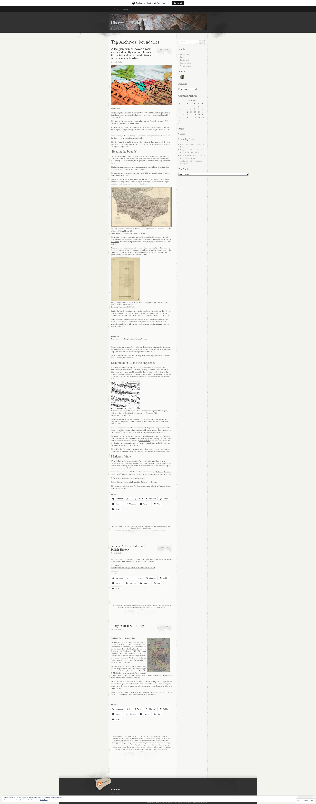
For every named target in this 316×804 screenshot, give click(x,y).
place (153, 744)
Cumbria (126, 740)
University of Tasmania (132, 112)
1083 (129, 736)
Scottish (144, 746)
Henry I (125, 649)
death (136, 740)
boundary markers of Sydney (131, 355)
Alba (130, 658)
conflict (116, 740)
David (130, 644)
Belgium (134, 526)
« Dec (180, 123)
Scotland (138, 746)
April (163, 736)
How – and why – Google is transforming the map (129, 339)
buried (158, 738)
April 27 (167, 736)
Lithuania (165, 605)
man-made (157, 526)
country (121, 740)
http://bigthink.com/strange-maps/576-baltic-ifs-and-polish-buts (133, 567)
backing (121, 738)
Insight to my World (187, 150)
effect (161, 740)
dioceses (144, 740)
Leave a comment (117, 526)
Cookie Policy (44, 800)
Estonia (150, 605)
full (120, 742)
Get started (178, 3)
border (140, 526)
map (169, 605)
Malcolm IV (152, 694)
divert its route (144, 440)
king (144, 742)
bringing (148, 738)
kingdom (148, 742)
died (140, 740)
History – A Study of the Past (190, 144)
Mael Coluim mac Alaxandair (139, 749)
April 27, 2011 (164, 626)
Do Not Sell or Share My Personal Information (192, 802)
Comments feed (185, 63)
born (136, 738)
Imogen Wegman (117, 112)
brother (153, 738)
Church (163, 738)
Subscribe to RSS (103, 784)
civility (168, 738)
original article (123, 488)
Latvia (159, 605)
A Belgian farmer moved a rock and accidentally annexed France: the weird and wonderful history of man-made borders (131, 53)
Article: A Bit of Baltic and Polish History (128, 547)
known (154, 742)
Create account (185, 54)
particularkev (118, 62)
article (129, 526)
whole (134, 747)
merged (135, 744)
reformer (122, 746)
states (128, 607)
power (161, 744)
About (125, 9)
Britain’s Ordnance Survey (120, 175)
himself (129, 742)
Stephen (161, 746)
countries (145, 605)
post (157, 744)
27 (149, 736)
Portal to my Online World (189, 155)
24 (147, 736)
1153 (144, 736)
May (131, 744)
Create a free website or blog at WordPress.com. (162, 802)
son (158, 746)
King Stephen (153, 675)
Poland (120, 607)
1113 (136, 736)
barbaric (126, 738)
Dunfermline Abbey (125, 694)
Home (116, 9)
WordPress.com (185, 66)
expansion (115, 742)
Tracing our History (187, 161)
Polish (124, 607)
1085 (132, 736)
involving (139, 742)
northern (149, 744)
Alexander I (121, 644)
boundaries (145, 526)
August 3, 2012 (164, 547)
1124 (140, 736)
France (151, 526)
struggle (167, 746)
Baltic (133, 605)
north (144, 744)
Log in (182, 57)
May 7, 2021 (164, 50)
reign (127, 746)
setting (154, 746)
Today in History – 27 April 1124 (132, 625)
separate (149, 746)
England (165, 740)
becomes (132, 738)
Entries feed (184, 60)
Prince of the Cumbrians (120, 651)
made (158, 742)
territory (132, 607)
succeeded (115, 747)
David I (132, 740)
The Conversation (140, 486)
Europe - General (142, 528)
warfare (129, 747)
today (119, 747)
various (124, 747)
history (155, 605)
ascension (115, 738)
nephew (140, 744)
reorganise (132, 746)
